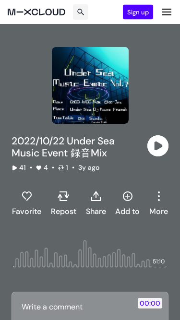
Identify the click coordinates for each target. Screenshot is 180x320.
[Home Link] (36, 12)
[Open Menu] (166, 12)
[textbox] (74, 306)
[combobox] (158, 203)
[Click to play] (157, 145)
